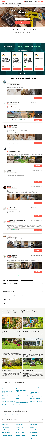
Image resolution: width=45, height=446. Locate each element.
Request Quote (37, 97)
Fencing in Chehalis (5, 429)
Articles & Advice (18, 3)
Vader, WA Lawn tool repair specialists (8, 394)
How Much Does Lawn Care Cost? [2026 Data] (31, 331)
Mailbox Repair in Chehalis (34, 437)
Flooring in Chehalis (5, 438)
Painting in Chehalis (19, 438)
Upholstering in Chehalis (33, 438)
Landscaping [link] (4, 5)
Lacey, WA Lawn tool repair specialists (22, 402)
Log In (36, 1)
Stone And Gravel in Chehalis (20, 435)
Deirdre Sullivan (5, 350)
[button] (10, 92)
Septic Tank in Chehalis (19, 424)
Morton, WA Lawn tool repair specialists (36, 398)
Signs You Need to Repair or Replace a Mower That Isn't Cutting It (32, 373)
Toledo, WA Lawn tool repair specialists (8, 401)
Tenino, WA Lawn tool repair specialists (8, 403)
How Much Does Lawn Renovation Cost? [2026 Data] (12, 351)
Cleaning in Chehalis (19, 429)
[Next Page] (28, 275)
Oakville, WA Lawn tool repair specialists (22, 387)
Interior (3, 3)
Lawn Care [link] (8, 5)
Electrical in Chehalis (5, 427)
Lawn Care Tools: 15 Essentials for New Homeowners (30, 352)
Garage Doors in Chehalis (6, 432)
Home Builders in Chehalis (34, 427)
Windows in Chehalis (33, 430)
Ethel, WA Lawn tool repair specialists (8, 399)
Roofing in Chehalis (5, 424)
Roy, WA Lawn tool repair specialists (35, 395)
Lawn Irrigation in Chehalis (34, 435)
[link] (3, 67)
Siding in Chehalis (19, 430)
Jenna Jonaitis (25, 350)
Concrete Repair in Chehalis (6, 437)
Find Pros (22, 22)
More (14, 3)
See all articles (6, 314)
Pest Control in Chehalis (20, 432)
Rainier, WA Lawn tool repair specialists (8, 404)
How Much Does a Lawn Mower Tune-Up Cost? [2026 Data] (12, 332)
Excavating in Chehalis (33, 424)
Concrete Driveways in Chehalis (35, 429)
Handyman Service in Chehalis (21, 414)
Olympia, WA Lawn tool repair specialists (22, 388)
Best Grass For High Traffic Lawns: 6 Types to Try (11, 372)
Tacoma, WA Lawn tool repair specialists (36, 399)
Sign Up (40, 1)
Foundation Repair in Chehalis (7, 435)
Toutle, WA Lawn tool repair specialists (36, 403)
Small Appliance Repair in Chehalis (7, 414)
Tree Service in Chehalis (19, 427)
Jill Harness (4, 370)
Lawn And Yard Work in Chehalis (7, 430)
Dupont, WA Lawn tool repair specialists (36, 401)
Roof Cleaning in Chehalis (20, 437)
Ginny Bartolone (26, 370)
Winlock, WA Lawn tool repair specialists (8, 389)
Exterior (6, 3)
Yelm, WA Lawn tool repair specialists (22, 395)
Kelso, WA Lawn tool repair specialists (36, 396)
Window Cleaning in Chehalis (34, 432)
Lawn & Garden (10, 3)
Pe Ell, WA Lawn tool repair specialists (8, 395)
